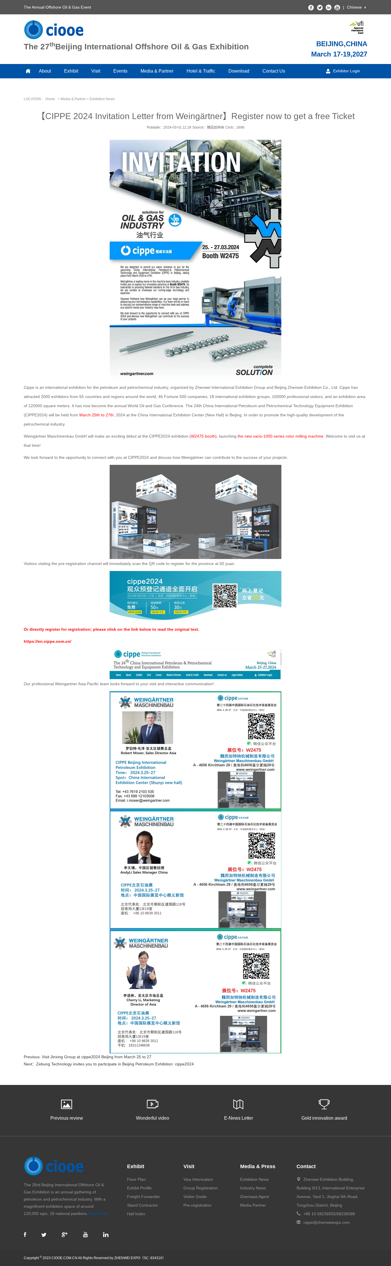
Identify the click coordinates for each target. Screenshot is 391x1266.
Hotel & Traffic (201, 71)
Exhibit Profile (139, 1188)
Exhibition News (254, 1179)
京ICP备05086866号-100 (347, 1258)
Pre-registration (197, 1205)
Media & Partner (157, 71)
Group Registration (200, 1188)
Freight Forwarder (143, 1196)
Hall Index (136, 1213)
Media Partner (253, 1205)
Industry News (253, 1188)
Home (50, 99)
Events (120, 71)
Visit (95, 71)
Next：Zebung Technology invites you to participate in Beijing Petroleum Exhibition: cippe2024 (109, 1064)
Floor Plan (136, 1179)
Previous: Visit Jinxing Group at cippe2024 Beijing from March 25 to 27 (87, 1057)
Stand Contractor (142, 1205)
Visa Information (198, 1179)
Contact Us (273, 71)
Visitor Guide (195, 1196)
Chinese (354, 7)
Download (238, 71)
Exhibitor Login (346, 71)
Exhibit (71, 71)
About (45, 71)
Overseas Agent (254, 1196)
